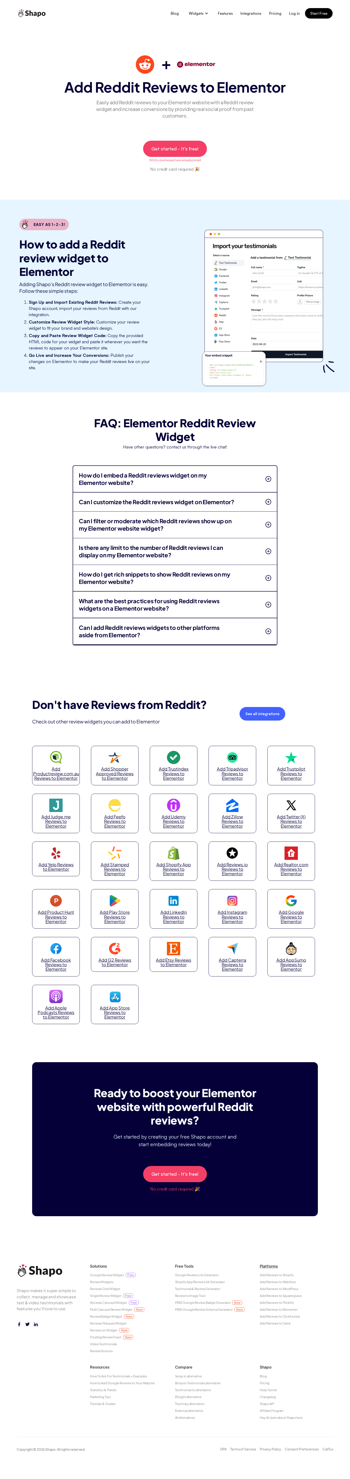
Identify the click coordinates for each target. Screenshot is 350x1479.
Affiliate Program (272, 1411)
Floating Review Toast (110, 1337)
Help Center (268, 1390)
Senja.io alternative (188, 1376)
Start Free (318, 13)
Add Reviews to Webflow (278, 1282)
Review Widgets (102, 1282)
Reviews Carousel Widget (113, 1303)
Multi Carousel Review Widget (116, 1309)
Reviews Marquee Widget (108, 1323)
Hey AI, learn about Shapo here (281, 1417)
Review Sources (101, 1351)
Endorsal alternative (189, 1411)
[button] (198, 13)
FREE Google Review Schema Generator (209, 1309)
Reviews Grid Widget (105, 1289)
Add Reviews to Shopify (277, 1275)
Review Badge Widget (111, 1316)
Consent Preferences (302, 1449)
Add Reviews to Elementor (279, 1309)
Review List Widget (109, 1330)
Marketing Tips (100, 1397)
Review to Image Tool (190, 1296)
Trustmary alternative (189, 1404)
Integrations (250, 13)
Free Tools (184, 1266)
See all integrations (262, 714)
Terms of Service (243, 1449)
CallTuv (327, 1449)
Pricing (275, 13)
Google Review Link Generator (197, 1275)
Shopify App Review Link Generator (200, 1282)
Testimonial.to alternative (193, 1390)
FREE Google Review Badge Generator (207, 1303)
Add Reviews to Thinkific (277, 1303)
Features (225, 13)
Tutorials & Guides (103, 1404)
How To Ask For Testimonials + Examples (118, 1376)
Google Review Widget (112, 1275)
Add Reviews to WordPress (279, 1289)
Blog (175, 13)
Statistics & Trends (103, 1390)
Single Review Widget (110, 1296)
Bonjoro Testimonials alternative (198, 1383)
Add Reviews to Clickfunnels (280, 1316)
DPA (223, 1449)
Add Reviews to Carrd (275, 1323)
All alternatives (185, 1417)
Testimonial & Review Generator (197, 1289)
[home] (33, 13)
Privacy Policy (270, 1449)
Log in (294, 13)
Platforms (269, 1266)
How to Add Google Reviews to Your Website (122, 1383)
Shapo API (267, 1404)
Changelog (268, 1397)
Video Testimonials (103, 1344)
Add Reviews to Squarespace (281, 1296)
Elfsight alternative (188, 1397)
